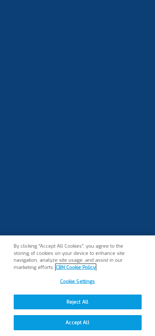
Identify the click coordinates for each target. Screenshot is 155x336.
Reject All (77, 302)
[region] (77, 285)
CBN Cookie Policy (76, 267)
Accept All (77, 322)
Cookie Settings (77, 281)
